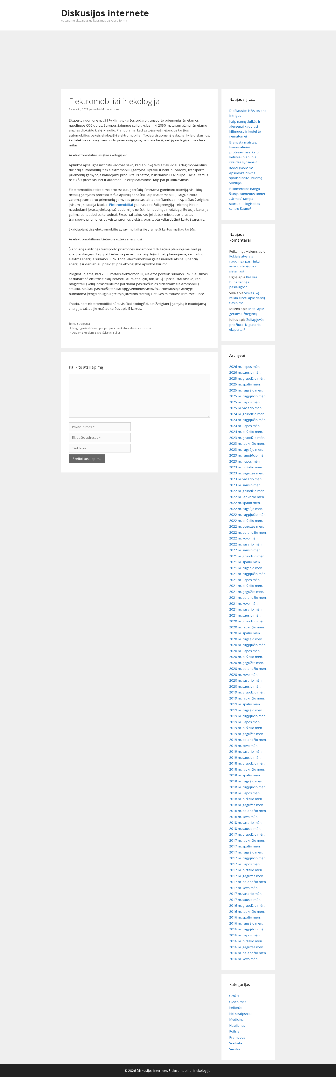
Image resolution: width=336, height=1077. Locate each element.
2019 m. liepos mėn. (244, 722)
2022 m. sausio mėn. (245, 550)
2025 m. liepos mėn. (244, 402)
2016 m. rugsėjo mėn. (246, 923)
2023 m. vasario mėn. (245, 479)
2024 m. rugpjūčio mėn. (247, 420)
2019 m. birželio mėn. (246, 728)
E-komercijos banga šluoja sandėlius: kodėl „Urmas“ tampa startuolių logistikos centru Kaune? (247, 198)
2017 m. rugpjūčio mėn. (247, 858)
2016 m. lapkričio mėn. (247, 911)
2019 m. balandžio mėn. (248, 739)
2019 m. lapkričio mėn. (247, 698)
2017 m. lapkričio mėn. (247, 840)
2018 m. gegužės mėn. (246, 805)
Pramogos (237, 1037)
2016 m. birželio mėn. (246, 941)
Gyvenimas (237, 1002)
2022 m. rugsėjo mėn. (246, 508)
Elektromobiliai (121, 204)
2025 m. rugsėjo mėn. (246, 390)
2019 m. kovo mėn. (243, 745)
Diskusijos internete (105, 13)
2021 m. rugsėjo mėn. (246, 568)
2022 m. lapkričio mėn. (247, 497)
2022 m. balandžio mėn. (248, 532)
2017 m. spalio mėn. (245, 846)
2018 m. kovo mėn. (243, 816)
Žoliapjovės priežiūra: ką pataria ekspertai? (246, 324)
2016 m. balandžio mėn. (248, 953)
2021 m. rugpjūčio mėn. (247, 574)
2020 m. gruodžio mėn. (247, 621)
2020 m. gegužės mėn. (246, 662)
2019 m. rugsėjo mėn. (246, 710)
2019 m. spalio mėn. (245, 704)
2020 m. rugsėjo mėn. (246, 639)
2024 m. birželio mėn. (246, 431)
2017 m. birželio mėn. (246, 870)
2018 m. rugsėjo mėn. (246, 781)
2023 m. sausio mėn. (245, 485)
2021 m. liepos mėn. (244, 580)
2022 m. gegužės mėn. (246, 526)
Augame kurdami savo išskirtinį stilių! (96, 332)
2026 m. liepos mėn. (244, 366)
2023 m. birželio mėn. (246, 467)
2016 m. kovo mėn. (243, 959)
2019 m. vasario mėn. (245, 751)
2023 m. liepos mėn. (244, 461)
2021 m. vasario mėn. (245, 609)
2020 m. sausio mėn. (245, 686)
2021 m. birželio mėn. (246, 585)
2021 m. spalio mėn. (245, 562)
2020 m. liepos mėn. (244, 651)
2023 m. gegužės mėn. (246, 473)
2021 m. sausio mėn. (245, 615)
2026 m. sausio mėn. (245, 372)
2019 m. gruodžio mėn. (247, 692)
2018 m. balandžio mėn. (248, 810)
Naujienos (237, 1025)
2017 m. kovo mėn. (243, 888)
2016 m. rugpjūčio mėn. (247, 929)
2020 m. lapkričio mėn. (247, 627)
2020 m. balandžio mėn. (248, 668)
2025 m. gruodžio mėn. (247, 378)
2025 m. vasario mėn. (245, 408)
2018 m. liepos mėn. (244, 793)
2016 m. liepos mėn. (244, 935)
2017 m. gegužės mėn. (246, 876)
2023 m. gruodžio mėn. (247, 437)
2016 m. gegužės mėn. (246, 947)
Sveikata (235, 1043)
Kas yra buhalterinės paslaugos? (243, 282)
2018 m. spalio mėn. (245, 775)
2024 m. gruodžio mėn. (247, 414)
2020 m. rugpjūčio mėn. (247, 645)
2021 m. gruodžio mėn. (247, 556)
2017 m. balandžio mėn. (248, 882)
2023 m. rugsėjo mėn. (246, 449)
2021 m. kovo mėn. (243, 603)
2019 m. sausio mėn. (245, 757)
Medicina (236, 1019)
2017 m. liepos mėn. (244, 864)
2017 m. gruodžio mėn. (247, 834)
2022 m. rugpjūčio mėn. (247, 514)
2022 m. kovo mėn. (243, 538)
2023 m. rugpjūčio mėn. (247, 455)
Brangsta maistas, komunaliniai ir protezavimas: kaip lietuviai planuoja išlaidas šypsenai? (244, 152)
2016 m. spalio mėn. (245, 917)
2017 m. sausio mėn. (245, 899)
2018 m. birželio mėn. (246, 799)
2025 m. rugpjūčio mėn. (247, 396)
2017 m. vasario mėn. (245, 893)
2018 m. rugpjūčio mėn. (247, 787)
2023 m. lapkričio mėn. (247, 443)
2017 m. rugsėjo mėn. (246, 852)
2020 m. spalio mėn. (245, 633)
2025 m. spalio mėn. (245, 384)
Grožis (234, 995)
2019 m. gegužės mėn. (246, 734)
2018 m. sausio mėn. (245, 828)
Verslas (234, 1049)
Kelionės (235, 1007)
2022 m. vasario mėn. (245, 544)
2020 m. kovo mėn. (243, 674)
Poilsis (234, 1031)
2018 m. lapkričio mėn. (247, 769)
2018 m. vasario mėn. (245, 822)
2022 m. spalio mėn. (245, 502)
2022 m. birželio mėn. (246, 520)
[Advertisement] (168, 57)
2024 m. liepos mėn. (244, 426)
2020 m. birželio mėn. (246, 656)
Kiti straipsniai (81, 323)
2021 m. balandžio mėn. (248, 597)
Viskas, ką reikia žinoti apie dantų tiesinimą (247, 298)
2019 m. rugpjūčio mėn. (247, 716)
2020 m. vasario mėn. (245, 680)
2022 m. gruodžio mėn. (247, 491)
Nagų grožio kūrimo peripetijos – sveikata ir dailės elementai (111, 328)
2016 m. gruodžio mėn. (247, 905)
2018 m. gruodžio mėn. (247, 763)
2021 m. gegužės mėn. (246, 591)
